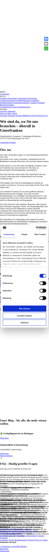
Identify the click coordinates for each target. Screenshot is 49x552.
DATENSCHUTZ (41, 116)
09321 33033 (5, 529)
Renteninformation (7, 105)
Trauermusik (22, 98)
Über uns (3, 113)
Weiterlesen (4, 438)
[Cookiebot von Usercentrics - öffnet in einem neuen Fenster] (35, 227)
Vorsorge (3, 111)
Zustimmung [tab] (9, 234)
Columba (33, 103)
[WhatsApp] (46, 48)
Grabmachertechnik (7, 101)
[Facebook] (46, 38)
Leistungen (4, 540)
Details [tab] (24, 234)
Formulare (41, 103)
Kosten (14, 107)
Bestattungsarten (24, 107)
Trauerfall (3, 98)
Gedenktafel (4, 94)
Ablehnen (25, 323)
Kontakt (19, 116)
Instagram (11, 116)
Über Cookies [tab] (40, 234)
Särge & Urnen (14, 536)
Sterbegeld (11, 111)
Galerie (14, 113)
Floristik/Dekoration (22, 101)
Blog (9, 113)
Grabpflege (35, 101)
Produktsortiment (6, 103)
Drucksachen (32, 98)
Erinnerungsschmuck (21, 103)
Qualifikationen (6, 107)
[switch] (42, 283)
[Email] (46, 43)
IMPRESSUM (27, 116)
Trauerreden (12, 98)
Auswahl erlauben (24, 316)
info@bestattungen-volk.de (20, 529)
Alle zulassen (24, 309)
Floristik (18, 534)
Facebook (3, 116)
